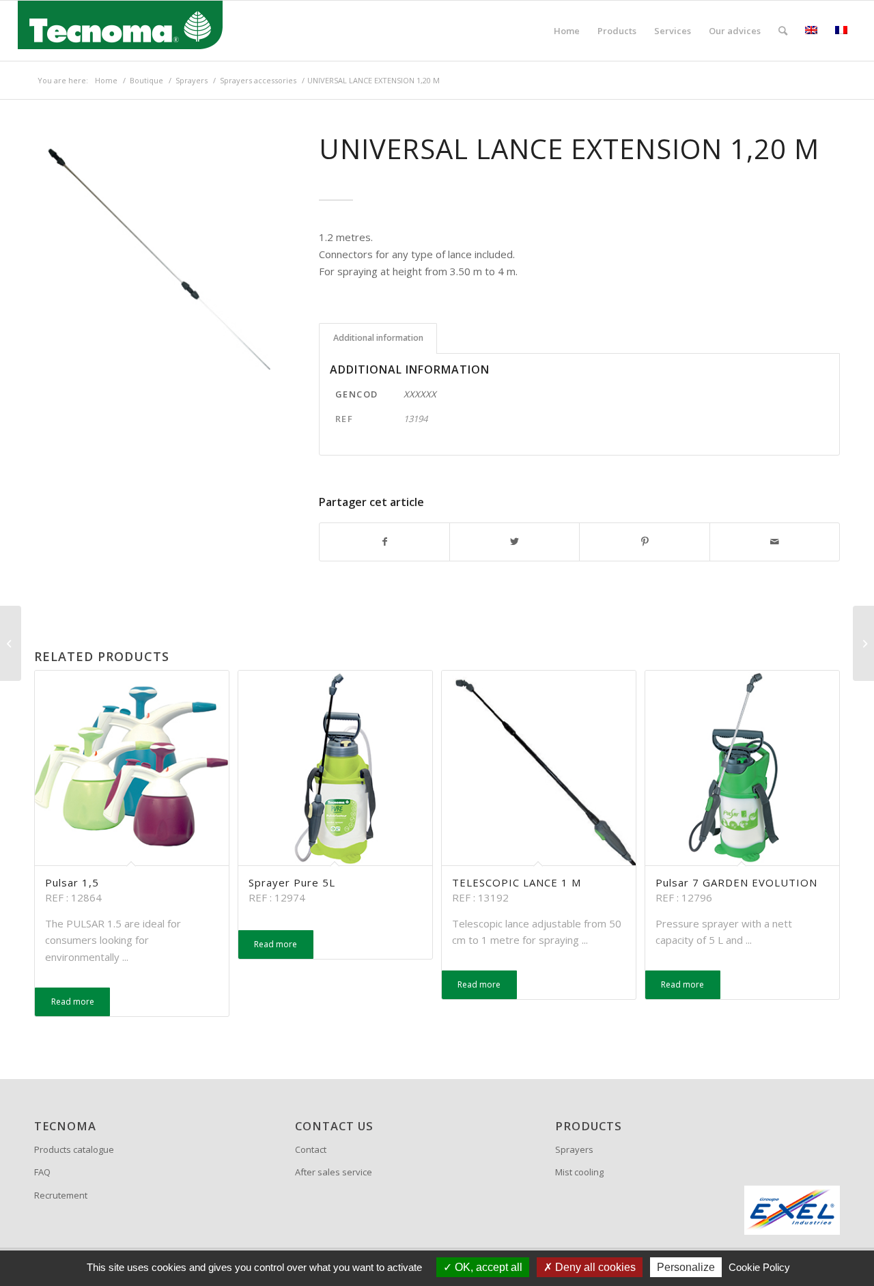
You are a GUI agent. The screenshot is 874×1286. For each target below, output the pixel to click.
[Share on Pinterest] (644, 542)
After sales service (333, 1172)
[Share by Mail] (774, 542)
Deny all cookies (594, 1267)
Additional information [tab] (378, 338)
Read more (72, 1001)
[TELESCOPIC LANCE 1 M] (10, 643)
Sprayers (574, 1149)
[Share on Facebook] (384, 542)
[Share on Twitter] (514, 542)
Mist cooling (579, 1172)
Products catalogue (74, 1149)
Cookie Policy (759, 1267)
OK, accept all (487, 1267)
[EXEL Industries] (792, 1210)
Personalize (686, 1267)
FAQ (42, 1172)
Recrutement (60, 1195)
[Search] (783, 31)
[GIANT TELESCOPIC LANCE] (863, 643)
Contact (310, 1149)
